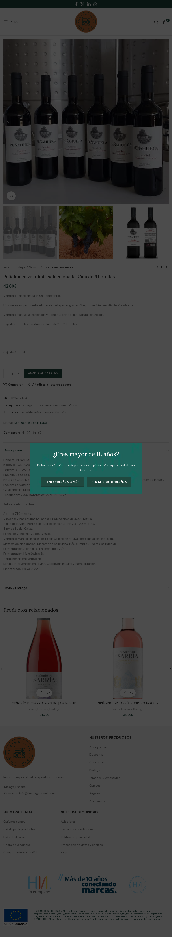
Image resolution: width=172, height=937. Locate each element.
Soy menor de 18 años (109, 482)
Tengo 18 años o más (62, 482)
